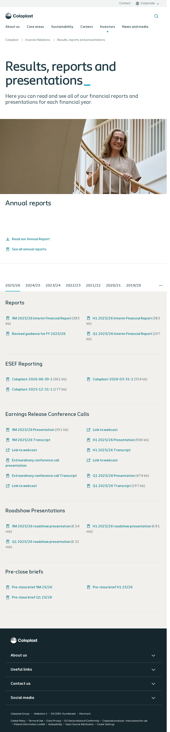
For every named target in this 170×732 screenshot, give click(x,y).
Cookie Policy (18, 721)
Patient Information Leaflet (29, 724)
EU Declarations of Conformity (81, 721)
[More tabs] (160, 285)
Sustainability (62, 27)
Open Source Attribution (79, 724)
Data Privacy (53, 721)
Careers (86, 27)
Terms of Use (36, 721)
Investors (107, 27)
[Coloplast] (83, 640)
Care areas (35, 27)
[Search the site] (156, 16)
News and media (135, 27)
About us (12, 27)
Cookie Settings (105, 724)
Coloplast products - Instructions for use (124, 721)
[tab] (12, 285)
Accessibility (55, 724)
